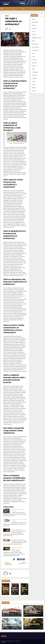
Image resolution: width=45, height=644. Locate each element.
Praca (33, 53)
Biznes (33, 19)
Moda (33, 40)
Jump (22, 3)
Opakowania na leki (9, 625)
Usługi (33, 84)
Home (43, 641)
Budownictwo (35, 22)
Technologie (35, 72)
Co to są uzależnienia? (21, 563)
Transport (34, 75)
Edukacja (34, 28)
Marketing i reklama (36, 37)
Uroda (33, 81)
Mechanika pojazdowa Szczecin (10, 611)
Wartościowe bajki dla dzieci (32, 624)
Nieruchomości (35, 47)
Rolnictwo (34, 62)
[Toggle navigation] (23, 9)
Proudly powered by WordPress (7, 640)
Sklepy (33, 65)
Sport (33, 69)
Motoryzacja (35, 44)
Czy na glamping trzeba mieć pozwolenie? (33, 611)
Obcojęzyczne (35, 50)
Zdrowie (6, 15)
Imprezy (34, 34)
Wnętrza (34, 87)
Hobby (33, 31)
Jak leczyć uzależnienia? (17, 529)
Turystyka (34, 78)
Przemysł (34, 59)
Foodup (17, 640)
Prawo (33, 56)
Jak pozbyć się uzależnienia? (18, 539)
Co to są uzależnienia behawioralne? (8, 563)
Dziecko (34, 25)
